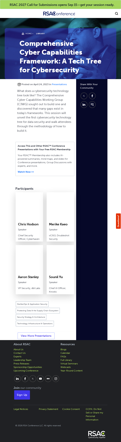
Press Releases (21, 363)
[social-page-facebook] (25, 378)
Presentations (59, 84)
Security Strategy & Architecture (31, 317)
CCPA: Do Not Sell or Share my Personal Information (94, 414)
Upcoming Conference (26, 370)
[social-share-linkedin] (84, 104)
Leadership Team (22, 360)
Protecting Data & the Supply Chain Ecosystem (37, 310)
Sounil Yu (56, 277)
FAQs (63, 356)
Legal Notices (21, 409)
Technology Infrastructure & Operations (35, 323)
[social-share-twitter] (84, 95)
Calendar (65, 353)
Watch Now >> (26, 171)
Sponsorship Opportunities (28, 367)
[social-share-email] (92, 104)
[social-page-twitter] (32, 378)
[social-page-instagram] (55, 378)
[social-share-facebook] (92, 95)
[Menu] (4, 13)
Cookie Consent (71, 409)
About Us (18, 349)
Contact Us (20, 353)
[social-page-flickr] (48, 378)
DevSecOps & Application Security (32, 304)
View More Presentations (36, 335)
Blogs (63, 349)
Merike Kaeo (58, 224)
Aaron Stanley (28, 277)
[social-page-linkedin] (17, 378)
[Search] (116, 13)
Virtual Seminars (69, 363)
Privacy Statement (48, 409)
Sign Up (22, 394)
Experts (17, 356)
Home (29, 34)
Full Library (66, 360)
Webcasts (65, 367)
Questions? (118, 221)
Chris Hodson (28, 224)
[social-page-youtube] (40, 378)
